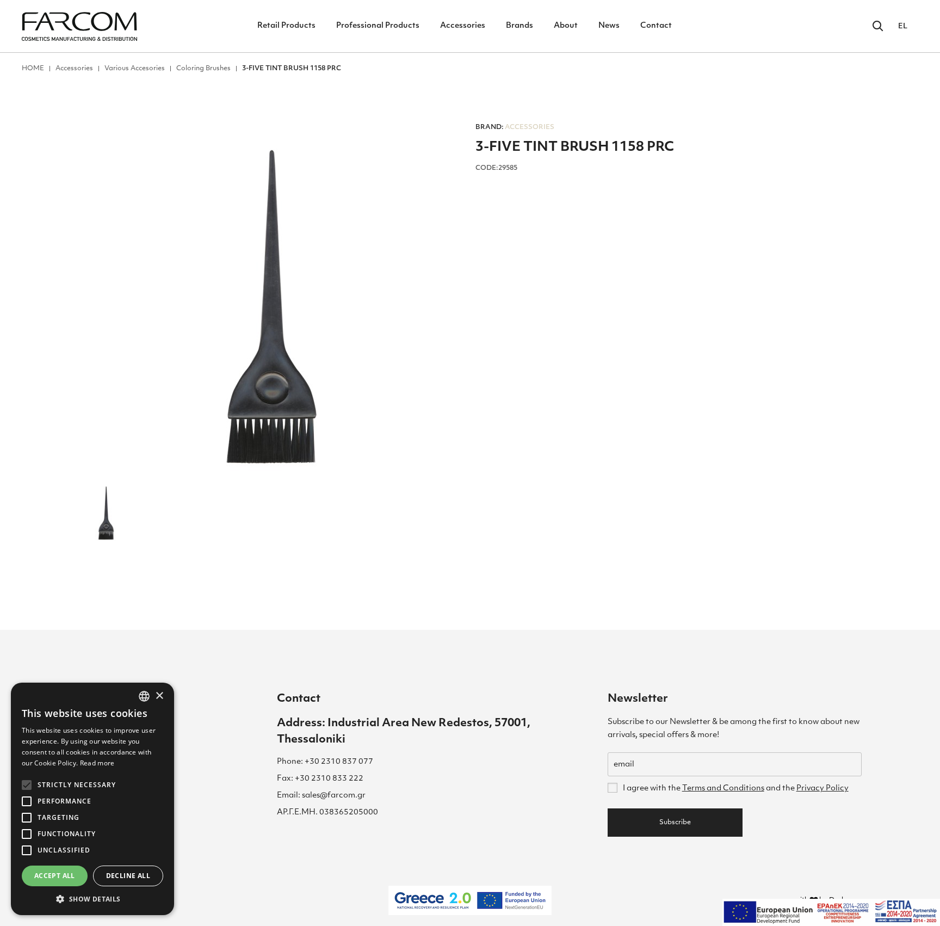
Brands (519, 26)
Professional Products (377, 26)
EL (902, 26)
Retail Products (286, 26)
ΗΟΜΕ (33, 68)
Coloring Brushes (203, 68)
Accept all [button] (54, 875)
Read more (97, 763)
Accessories (462, 26)
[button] (92, 898)
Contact (656, 26)
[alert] (92, 799)
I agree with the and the (735, 788)
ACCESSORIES (514, 127)
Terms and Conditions (723, 788)
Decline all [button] (128, 875)
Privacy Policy (822, 788)
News (609, 26)
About (566, 26)
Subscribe (675, 822)
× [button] (159, 696)
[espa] (831, 912)
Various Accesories (134, 68)
